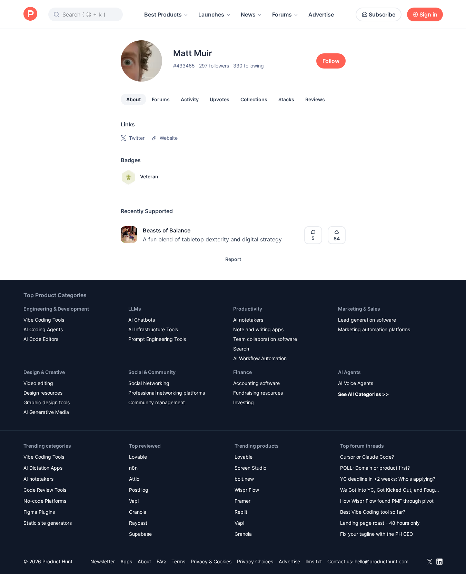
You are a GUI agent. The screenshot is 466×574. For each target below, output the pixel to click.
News (248, 14)
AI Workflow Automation (260, 358)
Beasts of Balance (166, 230)
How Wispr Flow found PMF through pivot (387, 501)
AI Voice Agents (355, 383)
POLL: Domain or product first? (375, 468)
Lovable (138, 457)
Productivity (247, 309)
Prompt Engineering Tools (157, 339)
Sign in (428, 14)
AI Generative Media (46, 412)
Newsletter (102, 561)
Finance (242, 372)
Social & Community (152, 372)
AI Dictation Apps (42, 468)
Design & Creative (44, 372)
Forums (282, 14)
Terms (178, 561)
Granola (137, 512)
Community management (156, 402)
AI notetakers (248, 320)
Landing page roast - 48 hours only (380, 523)
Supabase (140, 534)
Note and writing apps (258, 329)
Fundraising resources (258, 393)
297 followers (214, 66)
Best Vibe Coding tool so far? (372, 512)
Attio (134, 479)
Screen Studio (250, 468)
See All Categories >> (363, 394)
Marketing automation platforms (374, 329)
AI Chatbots (141, 320)
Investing (243, 402)
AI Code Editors (40, 339)
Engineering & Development (56, 309)
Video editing (38, 383)
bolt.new (244, 479)
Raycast (138, 523)
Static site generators (47, 523)
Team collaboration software (265, 339)
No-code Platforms (44, 501)
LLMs (134, 309)
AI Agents (349, 372)
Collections (253, 99)
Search (241, 349)
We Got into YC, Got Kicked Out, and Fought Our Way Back (389, 490)
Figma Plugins (39, 512)
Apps (126, 561)
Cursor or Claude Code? (367, 457)
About (133, 99)
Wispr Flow (247, 490)
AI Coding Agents (43, 329)
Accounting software (256, 383)
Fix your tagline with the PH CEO (376, 534)
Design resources (42, 393)
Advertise (321, 14)
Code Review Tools (44, 490)
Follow (331, 61)
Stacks (286, 99)
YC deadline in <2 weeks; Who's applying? (387, 479)
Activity (190, 99)
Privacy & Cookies (211, 561)
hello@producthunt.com (381, 561)
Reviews (315, 99)
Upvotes (219, 99)
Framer (242, 501)
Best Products (163, 14)
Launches (211, 14)
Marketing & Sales (359, 309)
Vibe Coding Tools (43, 320)
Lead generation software (367, 320)
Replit (241, 512)
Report (233, 259)
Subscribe (382, 14)
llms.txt (314, 561)
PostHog (138, 490)
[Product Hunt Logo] (30, 14)
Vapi (134, 501)
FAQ (161, 561)
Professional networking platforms (166, 393)
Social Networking (148, 383)
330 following (248, 66)
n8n (133, 468)
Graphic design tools (46, 402)
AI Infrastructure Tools (153, 329)
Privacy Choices (255, 561)
